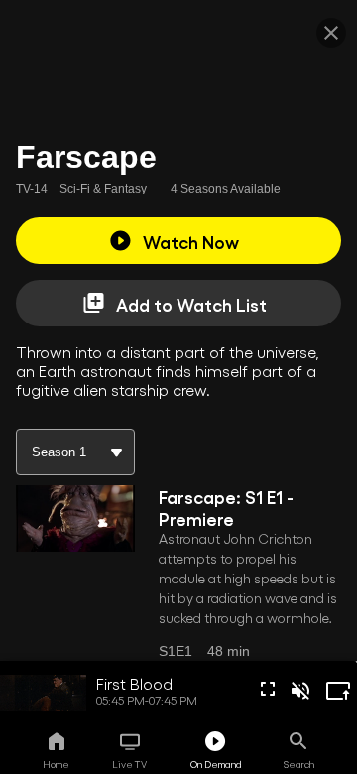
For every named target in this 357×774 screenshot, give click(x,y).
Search (299, 764)
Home (56, 764)
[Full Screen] (268, 689)
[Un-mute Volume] (300, 691)
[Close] (331, 33)
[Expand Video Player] (338, 691)
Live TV (129, 764)
